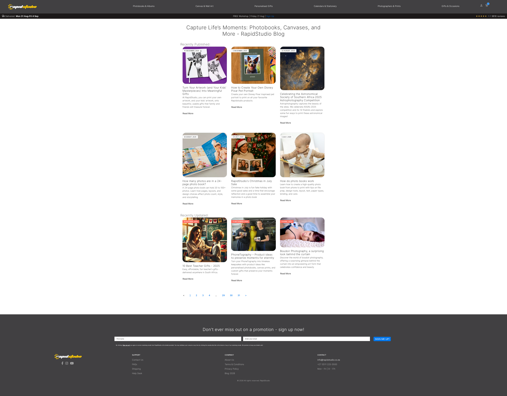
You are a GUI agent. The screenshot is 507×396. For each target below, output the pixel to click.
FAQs (134, 364)
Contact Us (137, 359)
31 (239, 295)
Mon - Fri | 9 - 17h (326, 368)
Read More (188, 113)
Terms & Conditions (234, 364)
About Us (229, 359)
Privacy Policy (232, 368)
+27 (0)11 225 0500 (327, 364)
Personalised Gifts (264, 6)
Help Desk (137, 373)
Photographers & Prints (389, 6)
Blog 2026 (230, 373)
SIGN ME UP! (382, 339)
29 (223, 295)
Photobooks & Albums (143, 6)
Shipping (136, 368)
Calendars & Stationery (325, 6)
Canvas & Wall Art (204, 6)
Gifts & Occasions (450, 6)
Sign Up (270, 16)
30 (231, 295)
